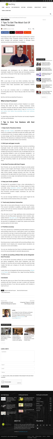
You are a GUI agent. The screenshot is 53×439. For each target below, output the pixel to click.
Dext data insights (9, 130)
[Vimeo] (49, 1)
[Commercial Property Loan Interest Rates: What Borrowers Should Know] (38, 92)
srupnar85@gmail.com (16, 318)
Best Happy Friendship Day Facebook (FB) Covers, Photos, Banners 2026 (29, 399)
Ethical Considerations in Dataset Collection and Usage (11, 413)
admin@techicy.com (23, 431)
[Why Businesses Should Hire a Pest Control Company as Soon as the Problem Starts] (29, 331)
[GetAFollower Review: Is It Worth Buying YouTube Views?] (38, 74)
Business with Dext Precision (10, 290)
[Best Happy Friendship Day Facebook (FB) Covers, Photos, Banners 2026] (21, 398)
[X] (47, 1)
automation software (15, 188)
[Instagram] (45, 1)
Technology (7, 19)
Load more (44, 97)
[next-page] (4, 343)
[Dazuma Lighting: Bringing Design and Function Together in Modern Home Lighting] (18, 331)
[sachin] (2, 29)
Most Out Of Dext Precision (22, 290)
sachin (5, 28)
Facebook (18, 316)
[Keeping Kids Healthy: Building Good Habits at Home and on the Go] (38, 64)
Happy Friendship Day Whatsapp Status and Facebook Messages (28, 405)
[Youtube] (51, 1)
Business (6, 17)
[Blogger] (37, 425)
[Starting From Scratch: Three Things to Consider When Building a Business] (6, 331)
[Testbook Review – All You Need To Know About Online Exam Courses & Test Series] (3, 398)
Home (2, 17)
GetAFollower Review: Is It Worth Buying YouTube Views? (47, 74)
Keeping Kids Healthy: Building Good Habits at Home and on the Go (46, 64)
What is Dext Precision (6, 292)
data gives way (13, 217)
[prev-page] (2, 343)
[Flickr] (44, 425)
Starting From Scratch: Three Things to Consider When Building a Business (47, 69)
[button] (50, 14)
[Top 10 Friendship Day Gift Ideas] (21, 410)
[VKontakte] (37, 428)
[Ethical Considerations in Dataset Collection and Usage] (3, 413)
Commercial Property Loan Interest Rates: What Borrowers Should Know (47, 92)
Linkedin (22, 316)
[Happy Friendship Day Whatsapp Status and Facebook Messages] (21, 405)
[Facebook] (43, 1)
